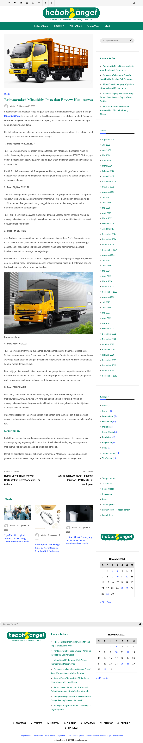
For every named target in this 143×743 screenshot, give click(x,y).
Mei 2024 (106, 271)
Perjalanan (93, 26)
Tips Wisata (58, 26)
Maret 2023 (107, 323)
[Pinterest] (52, 3)
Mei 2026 (106, 155)
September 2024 (109, 250)
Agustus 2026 (108, 139)
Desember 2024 (109, 234)
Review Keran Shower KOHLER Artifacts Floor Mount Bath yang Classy (114, 110)
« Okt (102, 602)
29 (107, 594)
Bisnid (105, 406)
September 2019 (109, 376)
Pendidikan (107, 437)
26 (127, 588)
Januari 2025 (108, 229)
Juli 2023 (106, 302)
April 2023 (106, 318)
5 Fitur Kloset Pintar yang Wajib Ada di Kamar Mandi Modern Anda (79, 540)
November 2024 (109, 239)
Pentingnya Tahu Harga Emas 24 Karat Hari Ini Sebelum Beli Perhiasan (47, 548)
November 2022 (109, 339)
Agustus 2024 (108, 255)
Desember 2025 (109, 182)
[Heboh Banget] (71, 20)
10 (117, 576)
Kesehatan (107, 421)
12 (127, 576)
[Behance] (39, 3)
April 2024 (106, 276)
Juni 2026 (106, 150)
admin (12, 106)
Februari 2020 (108, 355)
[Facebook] (9, 3)
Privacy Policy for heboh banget (116, 510)
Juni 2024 (106, 265)
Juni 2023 (106, 308)
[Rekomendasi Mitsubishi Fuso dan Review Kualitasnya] (48, 87)
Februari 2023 (108, 328)
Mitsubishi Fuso (12, 116)
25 (122, 588)
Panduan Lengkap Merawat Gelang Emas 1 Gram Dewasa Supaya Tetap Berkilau (117, 97)
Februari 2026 (108, 171)
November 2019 (109, 365)
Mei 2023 (106, 313)
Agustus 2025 (108, 192)
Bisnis (6, 93)
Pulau (107, 26)
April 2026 (106, 161)
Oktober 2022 (108, 344)
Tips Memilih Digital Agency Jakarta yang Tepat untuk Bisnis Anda (16, 538)
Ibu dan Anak (108, 416)
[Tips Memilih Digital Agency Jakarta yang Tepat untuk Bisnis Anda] (17, 519)
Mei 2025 (106, 208)
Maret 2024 (107, 281)
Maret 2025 (107, 218)
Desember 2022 (109, 334)
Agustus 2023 (108, 297)
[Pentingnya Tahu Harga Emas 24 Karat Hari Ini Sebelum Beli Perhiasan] (48, 528)
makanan (106, 427)
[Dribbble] (46, 3)
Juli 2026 (106, 145)
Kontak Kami (107, 515)
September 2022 (109, 350)
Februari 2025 (108, 224)
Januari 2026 (108, 176)
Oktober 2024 (108, 245)
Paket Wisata (75, 26)
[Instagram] (33, 3)
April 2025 (106, 213)
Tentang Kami (108, 505)
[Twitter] (15, 3)
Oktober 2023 (108, 287)
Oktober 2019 (108, 371)
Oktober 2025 (108, 187)
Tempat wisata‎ (40, 26)
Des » (110, 602)
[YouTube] (27, 3)
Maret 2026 (107, 166)
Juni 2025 (106, 202)
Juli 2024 (106, 260)
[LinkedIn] (21, 3)
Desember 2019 (109, 360)
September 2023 (109, 292)
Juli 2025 (106, 197)
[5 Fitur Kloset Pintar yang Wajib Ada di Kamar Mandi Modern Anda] (79, 521)
